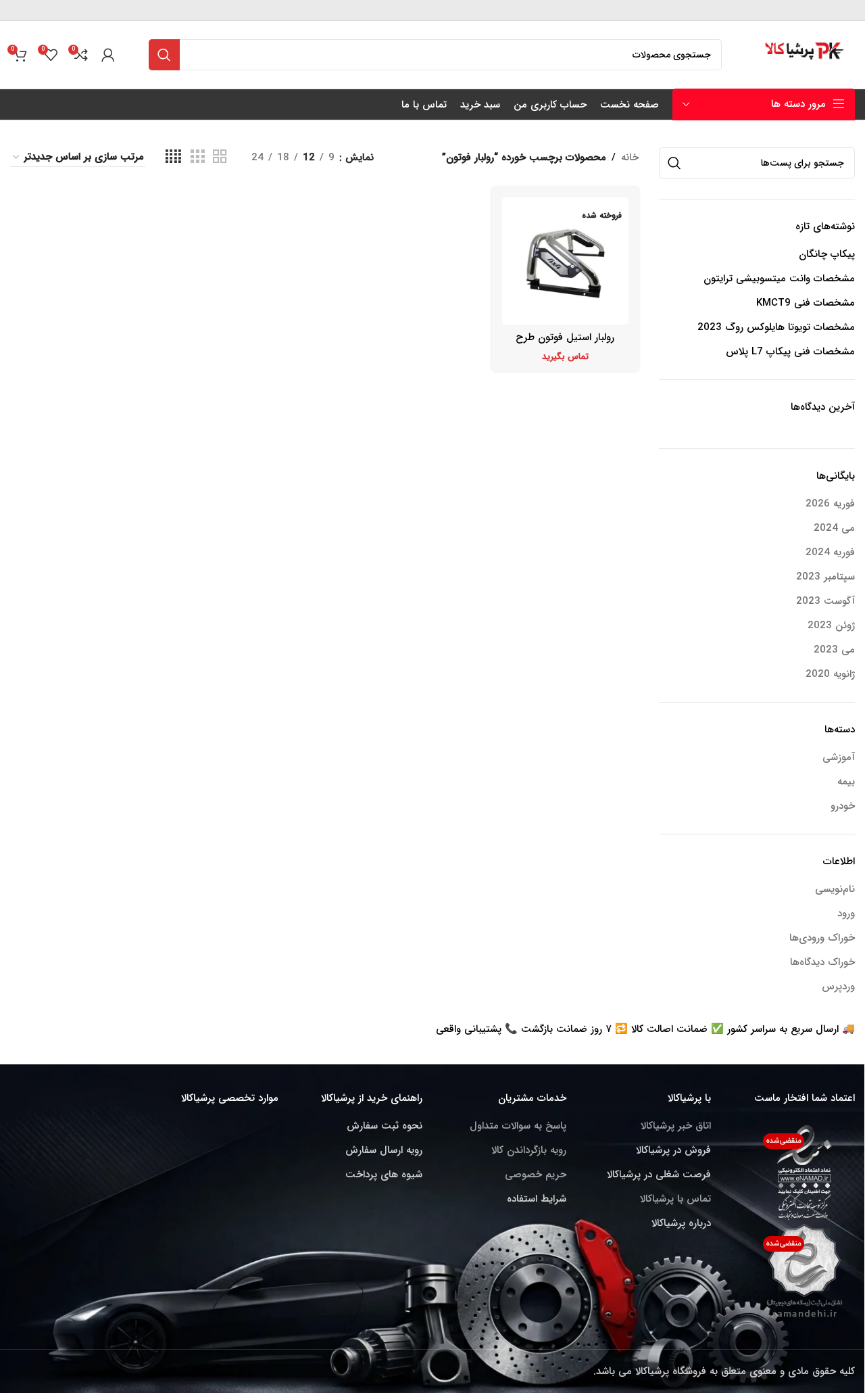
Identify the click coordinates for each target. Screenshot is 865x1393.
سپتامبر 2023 (825, 577)
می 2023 (834, 650)
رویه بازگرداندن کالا (528, 1150)
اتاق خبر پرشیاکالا (676, 1126)
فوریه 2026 (830, 504)
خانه (630, 157)
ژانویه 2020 (830, 674)
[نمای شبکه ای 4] (173, 157)
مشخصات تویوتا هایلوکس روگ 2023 (776, 328)
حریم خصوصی (535, 1174)
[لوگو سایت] (805, 54)
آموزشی (838, 758)
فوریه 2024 (830, 553)
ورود (846, 913)
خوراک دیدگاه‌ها (822, 962)
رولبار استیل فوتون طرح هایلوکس (565, 344)
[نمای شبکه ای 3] (197, 157)
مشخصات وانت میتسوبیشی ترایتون (779, 279)
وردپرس (838, 986)
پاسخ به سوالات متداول (518, 1126)
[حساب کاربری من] (108, 54)
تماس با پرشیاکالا (675, 1199)
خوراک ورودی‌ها (822, 938)
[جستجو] (164, 54)
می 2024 (834, 528)
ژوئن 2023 (831, 626)
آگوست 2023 (825, 601)
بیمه (846, 782)
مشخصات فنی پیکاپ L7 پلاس (790, 352)
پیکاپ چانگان (827, 254)
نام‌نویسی (835, 889)
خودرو (843, 806)
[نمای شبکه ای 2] (219, 157)
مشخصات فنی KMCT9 (805, 303)
